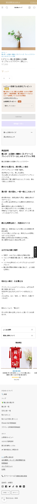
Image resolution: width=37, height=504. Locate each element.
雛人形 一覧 (5, 407)
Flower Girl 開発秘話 (9, 423)
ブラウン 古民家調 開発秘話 (11, 427)
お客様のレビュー (7, 437)
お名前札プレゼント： (12, 101)
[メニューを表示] (3, 7)
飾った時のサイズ (10, 132)
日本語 (5, 492)
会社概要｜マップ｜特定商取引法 (13, 460)
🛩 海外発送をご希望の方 (10, 450)
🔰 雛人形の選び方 (8, 402)
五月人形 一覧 (6, 411)
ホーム (3, 52)
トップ (4, 398)
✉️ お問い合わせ (7, 457)
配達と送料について (9, 335)
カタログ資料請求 (7, 441)
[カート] (34, 7)
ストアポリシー (7, 466)
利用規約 (5, 463)
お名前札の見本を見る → (11, 98)
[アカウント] (29, 7)
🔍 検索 (4, 394)
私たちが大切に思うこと (10, 419)
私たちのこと (6, 415)
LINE (3, 469)
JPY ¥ (14, 492)
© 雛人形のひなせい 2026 (10, 498)
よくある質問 (7, 330)
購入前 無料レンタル (8, 446)
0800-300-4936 (21, 476)
